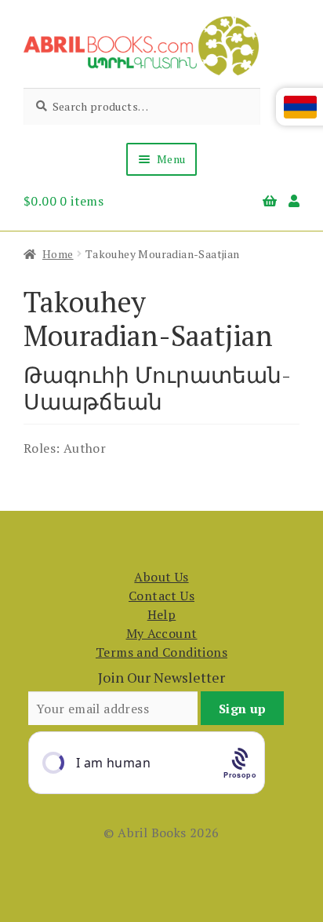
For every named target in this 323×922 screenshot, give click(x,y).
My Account (162, 633)
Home (58, 253)
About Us (161, 576)
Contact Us (161, 595)
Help (161, 614)
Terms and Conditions (161, 652)
